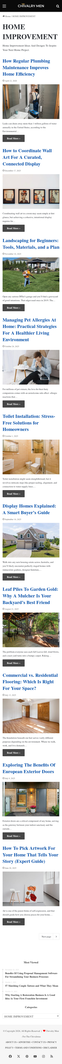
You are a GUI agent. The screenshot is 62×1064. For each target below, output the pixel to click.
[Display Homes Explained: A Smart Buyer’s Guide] (31, 540)
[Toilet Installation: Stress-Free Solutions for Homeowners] (31, 457)
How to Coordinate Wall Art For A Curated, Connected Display (27, 157)
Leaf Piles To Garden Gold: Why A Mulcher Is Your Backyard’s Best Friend (30, 596)
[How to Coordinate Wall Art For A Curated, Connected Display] (31, 191)
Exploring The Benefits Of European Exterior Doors (29, 768)
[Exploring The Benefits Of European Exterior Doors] (31, 799)
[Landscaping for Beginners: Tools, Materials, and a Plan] (31, 274)
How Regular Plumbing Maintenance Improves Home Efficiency (26, 67)
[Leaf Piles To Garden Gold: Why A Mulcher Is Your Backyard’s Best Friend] (31, 630)
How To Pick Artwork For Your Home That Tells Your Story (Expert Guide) (30, 855)
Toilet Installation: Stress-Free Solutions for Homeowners (29, 423)
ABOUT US (11, 1042)
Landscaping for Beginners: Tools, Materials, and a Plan (31, 243)
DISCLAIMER (50, 1047)
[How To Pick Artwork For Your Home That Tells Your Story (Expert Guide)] (31, 889)
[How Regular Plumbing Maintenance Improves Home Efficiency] (31, 101)
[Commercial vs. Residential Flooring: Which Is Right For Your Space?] (31, 716)
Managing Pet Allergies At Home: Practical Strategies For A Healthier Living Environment (30, 329)
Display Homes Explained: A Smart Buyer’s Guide (29, 509)
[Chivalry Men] (31, 5)
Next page (46, 936)
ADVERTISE (24, 1042)
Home (8, 16)
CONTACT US (39, 1042)
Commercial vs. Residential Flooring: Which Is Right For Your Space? (30, 682)
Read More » (13, 138)
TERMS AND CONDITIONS (28, 1047)
